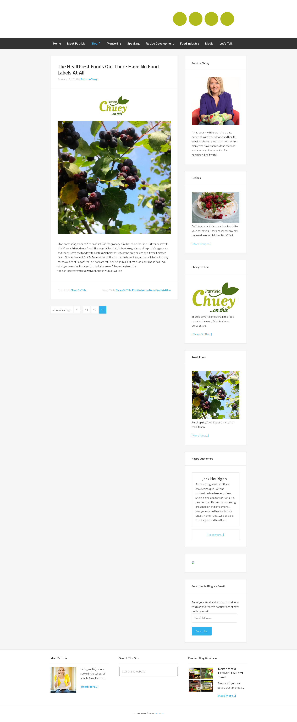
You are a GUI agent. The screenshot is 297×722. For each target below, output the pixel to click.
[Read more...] (215, 534)
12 (94, 309)
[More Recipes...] (202, 243)
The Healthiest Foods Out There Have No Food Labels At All (108, 69)
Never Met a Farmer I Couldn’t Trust (230, 673)
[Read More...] (227, 695)
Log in (160, 713)
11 (86, 309)
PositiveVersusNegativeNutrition (151, 290)
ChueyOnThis (78, 290)
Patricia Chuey (70, 18)
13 (102, 309)
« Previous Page (62, 309)
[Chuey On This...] (202, 334)
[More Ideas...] (200, 435)
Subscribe (201, 631)
